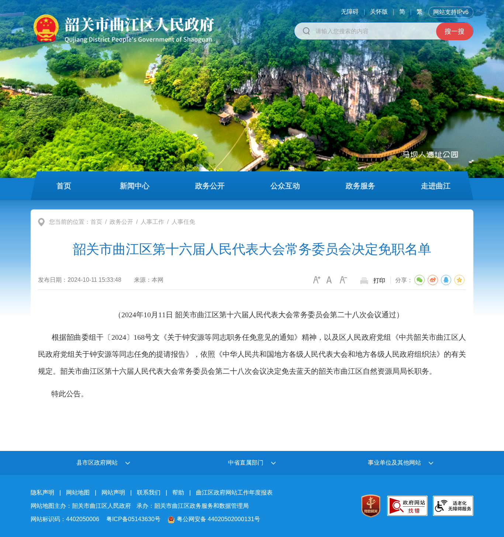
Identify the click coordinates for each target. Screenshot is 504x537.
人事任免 (183, 222)
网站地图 (78, 492)
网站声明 (113, 492)
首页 (96, 222)
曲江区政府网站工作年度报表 (234, 492)
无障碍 (350, 11)
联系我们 (148, 492)
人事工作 (152, 222)
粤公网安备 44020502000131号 (218, 519)
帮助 (178, 492)
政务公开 (121, 222)
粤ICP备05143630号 (133, 519)
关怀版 (379, 11)
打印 (379, 280)
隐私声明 (42, 492)
